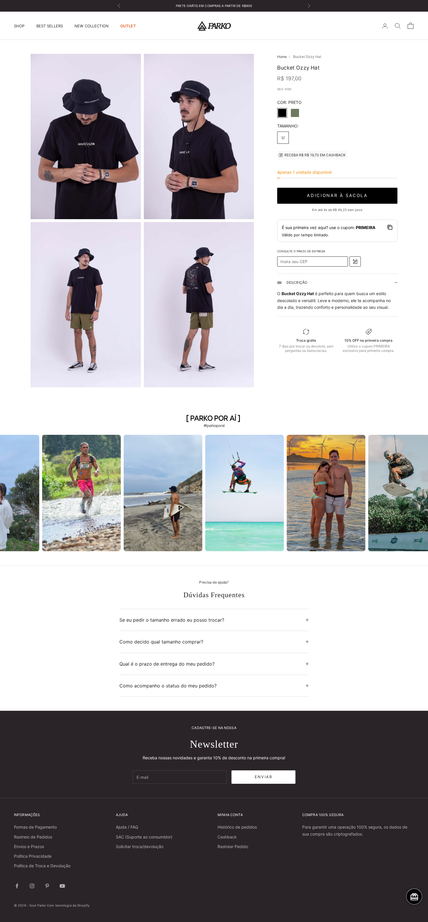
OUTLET (128, 26)
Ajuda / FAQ (127, 827)
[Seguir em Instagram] (32, 886)
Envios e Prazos (29, 846)
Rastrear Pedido (232, 846)
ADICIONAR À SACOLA (337, 195)
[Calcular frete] (355, 261)
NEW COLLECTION (92, 26)
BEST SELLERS (49, 26)
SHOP (19, 26)
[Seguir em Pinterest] (47, 886)
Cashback (227, 836)
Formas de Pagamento (35, 827)
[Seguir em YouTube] (62, 886)
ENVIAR (264, 776)
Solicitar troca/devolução (139, 846)
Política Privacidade (33, 856)
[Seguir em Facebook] (17, 886)
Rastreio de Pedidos (33, 836)
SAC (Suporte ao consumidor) (144, 836)
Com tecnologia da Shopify (68, 905)
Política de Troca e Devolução (42, 865)
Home (282, 56)
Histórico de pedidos (237, 827)
